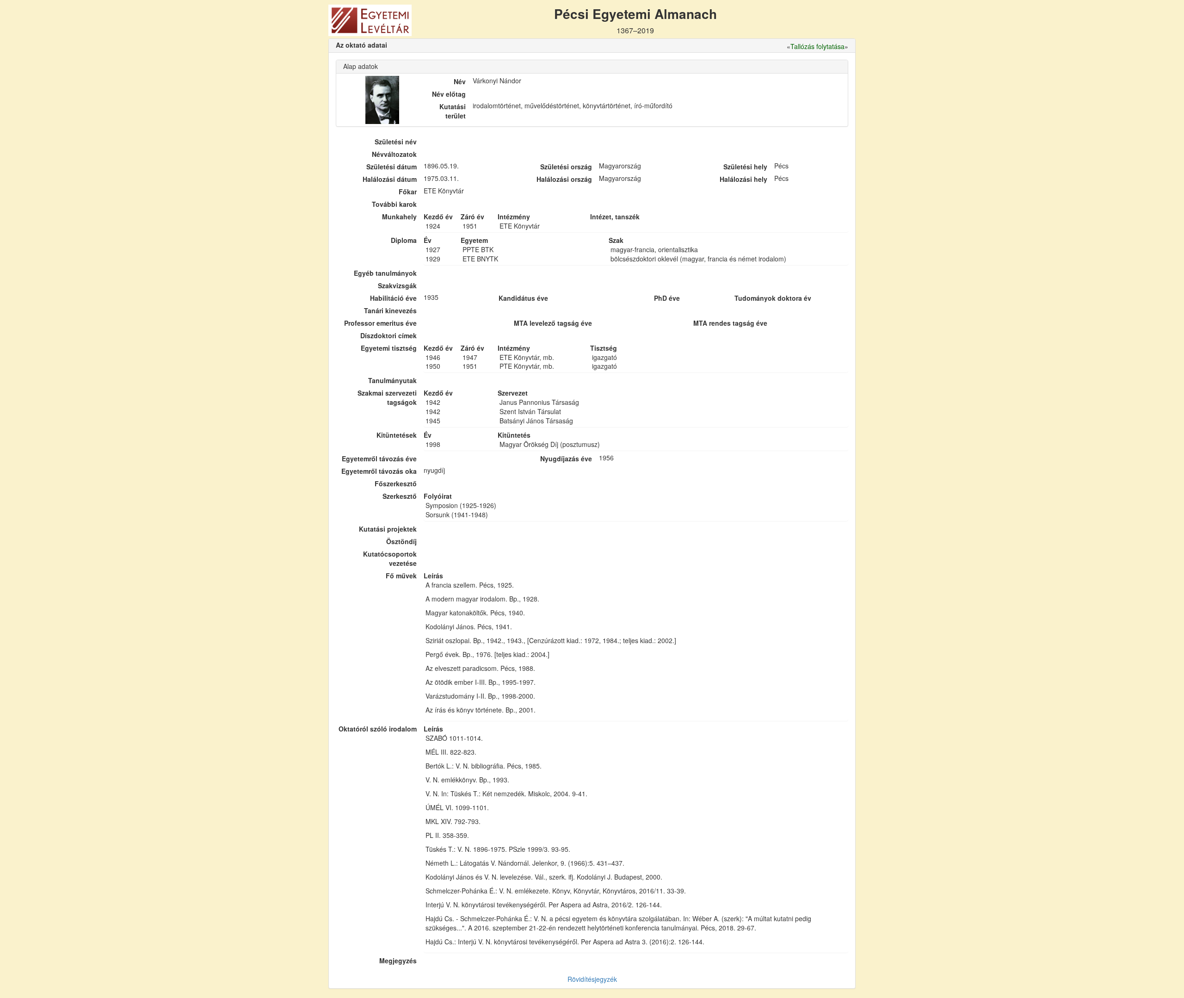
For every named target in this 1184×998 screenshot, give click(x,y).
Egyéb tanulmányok (385, 273)
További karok (394, 204)
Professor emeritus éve (380, 323)
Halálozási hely (743, 179)
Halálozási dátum (390, 179)
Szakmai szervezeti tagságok (387, 397)
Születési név (396, 141)
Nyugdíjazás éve (566, 458)
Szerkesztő (399, 496)
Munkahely (399, 216)
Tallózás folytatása (817, 46)
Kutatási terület (452, 111)
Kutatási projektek (388, 528)
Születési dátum (391, 166)
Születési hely (745, 166)
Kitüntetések (396, 435)
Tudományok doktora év (772, 298)
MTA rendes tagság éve (730, 323)
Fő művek (401, 575)
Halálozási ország (564, 179)
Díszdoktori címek (388, 335)
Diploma (404, 240)
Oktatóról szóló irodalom (378, 728)
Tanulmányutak (392, 380)
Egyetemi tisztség (389, 348)
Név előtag (449, 94)
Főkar (408, 191)
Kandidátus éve (523, 298)
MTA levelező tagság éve (553, 323)
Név (460, 81)
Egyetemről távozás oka (379, 471)
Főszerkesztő (396, 483)
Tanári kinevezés (390, 310)
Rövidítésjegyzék (592, 979)
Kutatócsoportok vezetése (390, 558)
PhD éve (667, 298)
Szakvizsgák (397, 285)
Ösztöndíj (401, 541)
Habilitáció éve (393, 298)
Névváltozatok (394, 154)
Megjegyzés (398, 960)
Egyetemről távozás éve (379, 458)
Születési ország (566, 166)
